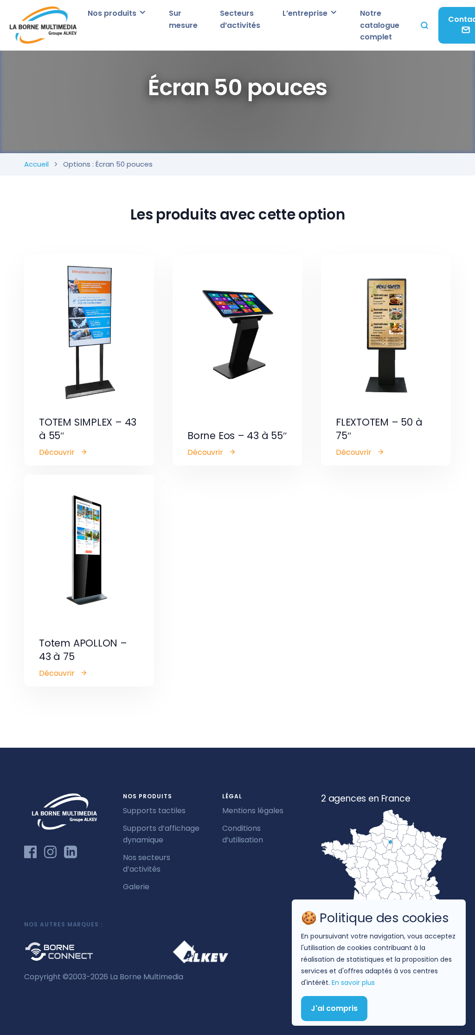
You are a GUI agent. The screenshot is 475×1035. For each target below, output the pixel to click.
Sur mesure (183, 19)
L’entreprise (305, 13)
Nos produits (113, 13)
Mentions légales (252, 810)
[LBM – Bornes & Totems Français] (43, 25)
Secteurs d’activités (240, 19)
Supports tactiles (154, 810)
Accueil (36, 164)
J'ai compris (334, 1008)
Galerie (136, 886)
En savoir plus (353, 982)
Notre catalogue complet (379, 25)
